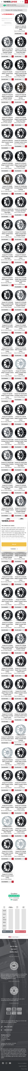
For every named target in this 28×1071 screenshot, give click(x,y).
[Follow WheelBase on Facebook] (3, 1063)
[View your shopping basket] (22, 1)
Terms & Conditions (22, 1063)
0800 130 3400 (8, 1027)
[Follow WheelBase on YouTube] (10, 1063)
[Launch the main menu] (26, 1)
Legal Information (23, 1066)
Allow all (14, 544)
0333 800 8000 (8, 1030)
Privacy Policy (24, 1069)
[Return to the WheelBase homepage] (1, 1)
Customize (13, 548)
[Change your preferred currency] (20, 1)
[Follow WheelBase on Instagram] (6, 1063)
